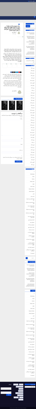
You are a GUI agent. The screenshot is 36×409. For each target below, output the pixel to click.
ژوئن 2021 (32, 164)
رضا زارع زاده (21, 388)
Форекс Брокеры (31, 191)
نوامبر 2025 (32, 75)
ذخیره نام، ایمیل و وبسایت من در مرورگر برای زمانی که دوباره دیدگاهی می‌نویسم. (12, 158)
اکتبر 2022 (32, 159)
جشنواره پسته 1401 (31, 224)
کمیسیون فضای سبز (31, 247)
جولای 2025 (32, 85)
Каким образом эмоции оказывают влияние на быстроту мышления (30, 37)
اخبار (33, 193)
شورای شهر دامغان (20, 395)
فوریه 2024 (32, 122)
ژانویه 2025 (32, 100)
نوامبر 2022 (32, 157)
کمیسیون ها (32, 253)
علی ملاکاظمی (16, 397)
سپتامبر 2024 (32, 110)
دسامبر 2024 (32, 102)
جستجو (33, 23)
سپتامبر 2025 (32, 80)
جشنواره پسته (32, 222)
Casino (33, 176)
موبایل (10, 386)
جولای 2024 (32, 115)
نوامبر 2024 (32, 105)
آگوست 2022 (32, 162)
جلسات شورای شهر (31, 227)
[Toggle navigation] (34, 18)
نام (21, 138)
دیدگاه (21, 118)
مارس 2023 (32, 147)
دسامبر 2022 (32, 154)
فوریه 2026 (32, 68)
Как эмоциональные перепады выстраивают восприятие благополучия (30, 53)
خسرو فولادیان (16, 384)
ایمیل (21, 144)
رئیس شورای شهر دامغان (19, 386)
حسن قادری (21, 384)
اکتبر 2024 (32, 107)
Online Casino (32, 181)
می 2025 (33, 90)
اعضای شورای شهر (31, 219)
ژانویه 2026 (32, 70)
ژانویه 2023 (32, 152)
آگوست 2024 (32, 112)
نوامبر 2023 (32, 127)
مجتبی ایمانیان (21, 399)
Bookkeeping (32, 296)
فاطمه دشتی (14, 32)
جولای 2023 (32, 137)
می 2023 (33, 142)
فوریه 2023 (32, 149)
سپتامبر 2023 (32, 132)
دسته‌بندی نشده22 (31, 229)
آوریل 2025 (32, 92)
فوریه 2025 (32, 97)
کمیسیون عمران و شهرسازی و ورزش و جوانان (31, 243)
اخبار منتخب (32, 196)
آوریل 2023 (32, 144)
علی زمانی (21, 397)
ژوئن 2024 (32, 117)
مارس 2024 (32, 120)
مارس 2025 (32, 95)
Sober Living (32, 186)
